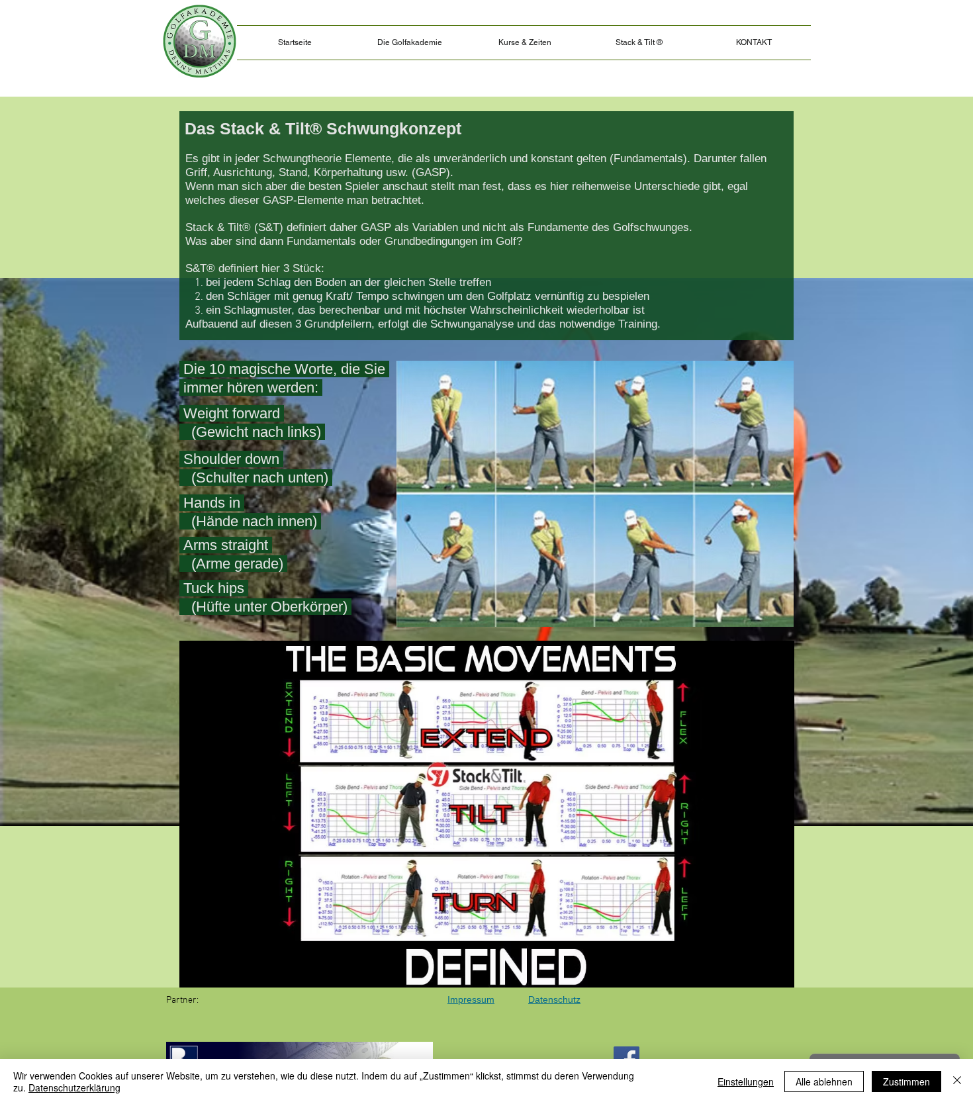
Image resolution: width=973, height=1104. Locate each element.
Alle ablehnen (824, 1081)
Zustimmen (906, 1081)
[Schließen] (957, 1081)
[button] (639, 43)
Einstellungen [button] (746, 1081)
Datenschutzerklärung (74, 1087)
